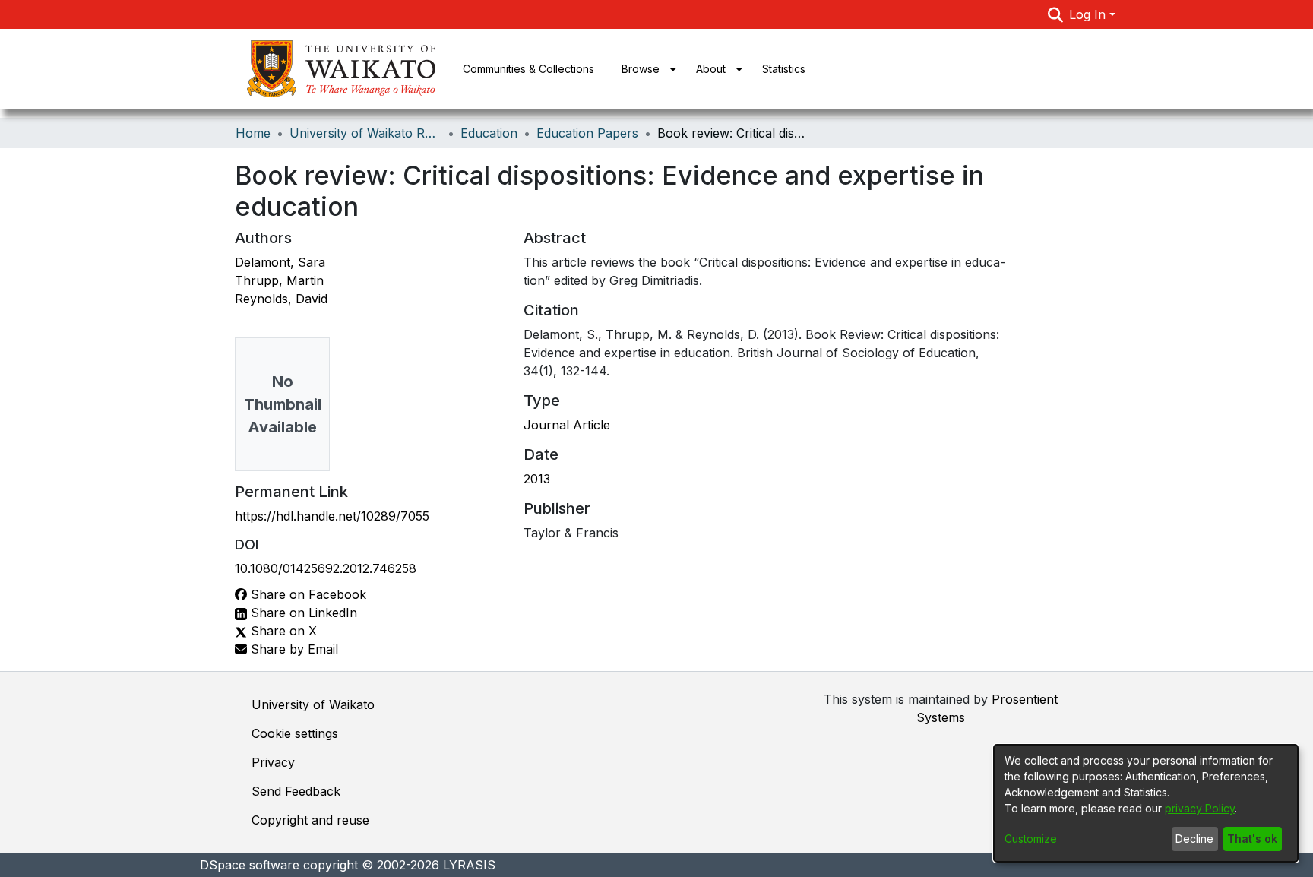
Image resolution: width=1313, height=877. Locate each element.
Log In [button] (1089, 14)
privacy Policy (1200, 808)
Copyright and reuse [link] (310, 820)
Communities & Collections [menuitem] (528, 68)
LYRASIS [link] (469, 864)
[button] (1055, 14)
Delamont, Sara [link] (280, 262)
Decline (1194, 838)
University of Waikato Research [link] (365, 133)
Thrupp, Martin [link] (279, 280)
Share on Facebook (306, 594)
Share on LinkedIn (302, 612)
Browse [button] (641, 68)
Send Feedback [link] (296, 791)
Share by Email (292, 649)
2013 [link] (537, 478)
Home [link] (253, 133)
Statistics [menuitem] (783, 68)
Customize (1031, 838)
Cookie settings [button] (295, 733)
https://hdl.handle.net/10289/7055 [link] (332, 516)
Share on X (282, 630)
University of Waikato (313, 704)
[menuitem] (645, 69)
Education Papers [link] (587, 133)
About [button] (711, 68)
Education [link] (488, 133)
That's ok (1252, 838)
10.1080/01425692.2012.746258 (325, 568)
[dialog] (1146, 803)
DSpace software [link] (249, 864)
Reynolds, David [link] (281, 298)
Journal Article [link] (567, 424)
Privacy (273, 762)
